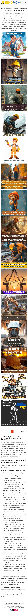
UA (21, 607)
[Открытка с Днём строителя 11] (14, 308)
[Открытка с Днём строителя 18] (14, 124)
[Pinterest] (17, 610)
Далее (22, 431)
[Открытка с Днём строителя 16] (14, 176)
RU (23, 607)
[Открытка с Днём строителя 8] (14, 360)
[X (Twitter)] (13, 610)
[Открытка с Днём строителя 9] (14, 334)
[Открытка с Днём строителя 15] (14, 203)
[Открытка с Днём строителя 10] (14, 386)
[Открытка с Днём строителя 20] (14, 71)
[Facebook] (11, 610)
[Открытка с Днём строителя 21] (14, 45)
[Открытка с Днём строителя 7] (14, 413)
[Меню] (25, 2)
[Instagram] (15, 610)
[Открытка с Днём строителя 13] (14, 255)
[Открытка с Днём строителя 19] (14, 98)
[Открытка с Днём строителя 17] (14, 150)
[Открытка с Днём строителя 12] (14, 281)
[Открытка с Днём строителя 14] (14, 229)
